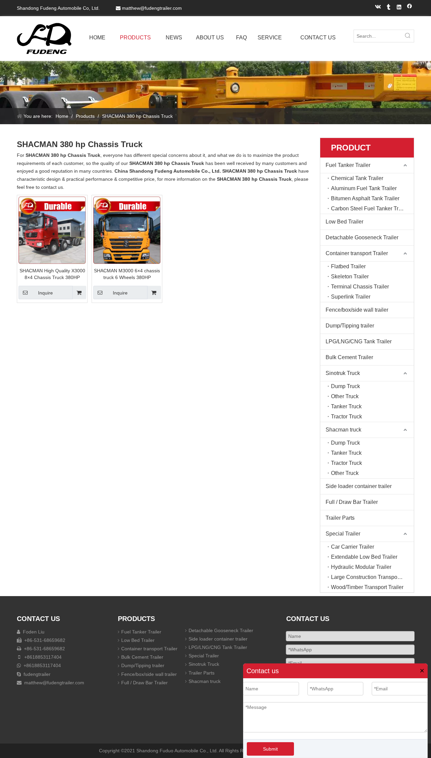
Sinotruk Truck (343, 373)
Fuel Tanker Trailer (348, 165)
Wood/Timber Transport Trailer (367, 587)
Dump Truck (345, 386)
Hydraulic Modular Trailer (361, 567)
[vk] (378, 8)
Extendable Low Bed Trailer (364, 557)
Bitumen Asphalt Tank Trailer (365, 198)
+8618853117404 (42, 657)
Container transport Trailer (357, 253)
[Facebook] (409, 8)
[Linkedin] (399, 8)
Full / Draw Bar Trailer (352, 502)
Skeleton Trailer (350, 276)
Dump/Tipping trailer (350, 326)
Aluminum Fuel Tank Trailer (364, 188)
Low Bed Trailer (344, 222)
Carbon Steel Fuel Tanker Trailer (370, 208)
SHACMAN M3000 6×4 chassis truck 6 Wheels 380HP (127, 274)
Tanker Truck (346, 406)
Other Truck (345, 396)
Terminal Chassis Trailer (360, 286)
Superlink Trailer (350, 297)
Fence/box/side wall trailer (357, 310)
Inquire (45, 293)
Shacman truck (343, 430)
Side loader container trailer (359, 486)
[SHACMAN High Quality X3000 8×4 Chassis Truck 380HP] (52, 229)
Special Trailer (343, 534)
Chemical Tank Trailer (357, 178)
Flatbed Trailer (348, 266)
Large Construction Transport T (368, 577)
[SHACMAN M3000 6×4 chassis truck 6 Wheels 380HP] (127, 229)
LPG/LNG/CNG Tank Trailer (359, 341)
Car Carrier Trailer (352, 547)
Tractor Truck (346, 416)
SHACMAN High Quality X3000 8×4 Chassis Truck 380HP (52, 274)
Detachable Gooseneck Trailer (362, 237)
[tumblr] (389, 8)
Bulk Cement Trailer (349, 357)
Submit (270, 749)
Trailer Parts (340, 518)
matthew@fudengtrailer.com (152, 8)
